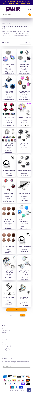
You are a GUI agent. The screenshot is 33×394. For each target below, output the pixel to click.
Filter (17, 310)
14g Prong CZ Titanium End (9, 267)
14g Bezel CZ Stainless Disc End (24, 114)
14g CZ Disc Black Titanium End (9, 114)
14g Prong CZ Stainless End (9, 140)
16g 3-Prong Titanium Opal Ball (24, 267)
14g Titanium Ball (24, 140)
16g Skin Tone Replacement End (9, 216)
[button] (29, 390)
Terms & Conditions (7, 347)
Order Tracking (6, 345)
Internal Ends (10, 23)
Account (28, 9)
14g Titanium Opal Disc (9, 61)
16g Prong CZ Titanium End (9, 88)
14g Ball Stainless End (24, 242)
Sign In (4, 328)
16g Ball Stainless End (9, 165)
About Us (4, 351)
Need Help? (5, 343)
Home (3, 23)
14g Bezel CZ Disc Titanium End (24, 61)
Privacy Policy (6, 349)
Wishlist (4, 332)
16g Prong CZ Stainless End (24, 294)
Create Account (6, 330)
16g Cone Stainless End (9, 294)
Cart (30, 9)
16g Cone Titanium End (24, 190)
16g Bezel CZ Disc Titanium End (9, 190)
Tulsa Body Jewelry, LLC (18, 391)
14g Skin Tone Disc (9, 242)
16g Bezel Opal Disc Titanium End (24, 88)
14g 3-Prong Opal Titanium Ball (24, 216)
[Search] (29, 14)
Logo (13, 9)
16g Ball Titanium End (24, 165)
